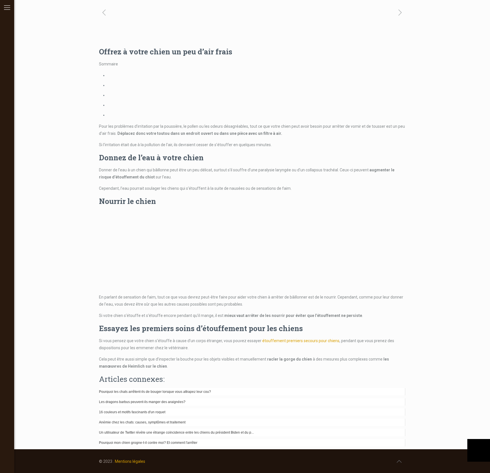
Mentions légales (130, 461)
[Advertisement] (252, 249)
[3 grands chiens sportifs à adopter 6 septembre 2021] (478, 450)
